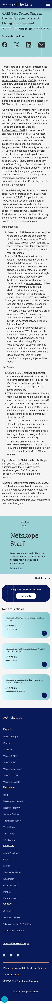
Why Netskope (10, 736)
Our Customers (10, 885)
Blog (5, 794)
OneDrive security (17, 383)
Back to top (41, 578)
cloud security (17, 90)
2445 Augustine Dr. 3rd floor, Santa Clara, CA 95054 (17, 927)
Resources (9, 787)
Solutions (7, 749)
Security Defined (11, 814)
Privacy (7, 968)
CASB (31, 80)
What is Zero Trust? (12, 769)
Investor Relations (12, 872)
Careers (7, 859)
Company (8, 845)
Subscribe (26, 596)
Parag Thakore (11, 660)
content (13, 489)
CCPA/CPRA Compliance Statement (20, 981)
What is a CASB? (11, 782)
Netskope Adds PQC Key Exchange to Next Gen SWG (24, 619)
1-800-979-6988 (11, 917)
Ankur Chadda (11, 629)
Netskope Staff (41, 29)
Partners (7, 891)
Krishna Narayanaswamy (15, 691)
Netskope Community (13, 801)
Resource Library (11, 807)
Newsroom (8, 879)
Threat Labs (9, 827)
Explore (7, 729)
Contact (8, 903)
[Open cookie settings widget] (4, 999)
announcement (27, 273)
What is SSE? (9, 762)
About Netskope (11, 853)
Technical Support (12, 820)
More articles (16, 568)
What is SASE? (10, 756)
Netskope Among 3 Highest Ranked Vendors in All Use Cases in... (25, 650)
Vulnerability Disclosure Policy (29, 968)
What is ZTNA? (10, 775)
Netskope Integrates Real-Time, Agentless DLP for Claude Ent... (24, 681)
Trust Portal (9, 833)
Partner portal (9, 898)
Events (6, 866)
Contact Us (8, 911)
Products (7, 743)
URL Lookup (9, 840)
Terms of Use (9, 974)
